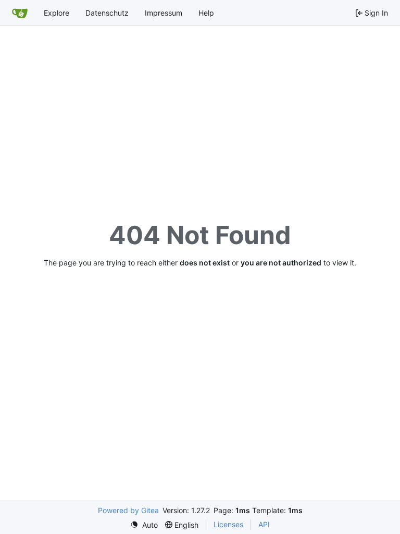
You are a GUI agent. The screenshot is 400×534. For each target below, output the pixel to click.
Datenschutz (107, 12)
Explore (56, 12)
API (264, 524)
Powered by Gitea (128, 510)
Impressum (163, 12)
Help (206, 12)
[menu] (144, 524)
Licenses (228, 524)
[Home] (19, 13)
